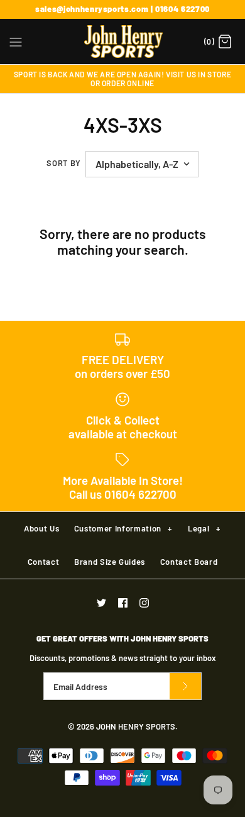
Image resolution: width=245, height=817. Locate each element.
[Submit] (185, 686)
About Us (41, 528)
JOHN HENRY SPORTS (135, 726)
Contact (44, 562)
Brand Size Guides (109, 562)
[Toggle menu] (15, 41)
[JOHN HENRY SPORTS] (122, 41)
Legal (204, 528)
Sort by (63, 163)
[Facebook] (123, 603)
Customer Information (123, 528)
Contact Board (188, 562)
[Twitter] (101, 603)
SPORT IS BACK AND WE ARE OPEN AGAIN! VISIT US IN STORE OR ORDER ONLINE (122, 78)
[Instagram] (144, 603)
